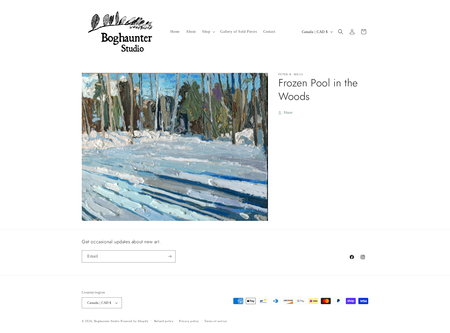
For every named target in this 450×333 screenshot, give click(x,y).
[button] (208, 31)
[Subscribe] (169, 256)
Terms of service (215, 321)
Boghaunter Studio (107, 321)
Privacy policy (189, 321)
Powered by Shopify (135, 321)
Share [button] (288, 112)
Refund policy (164, 321)
